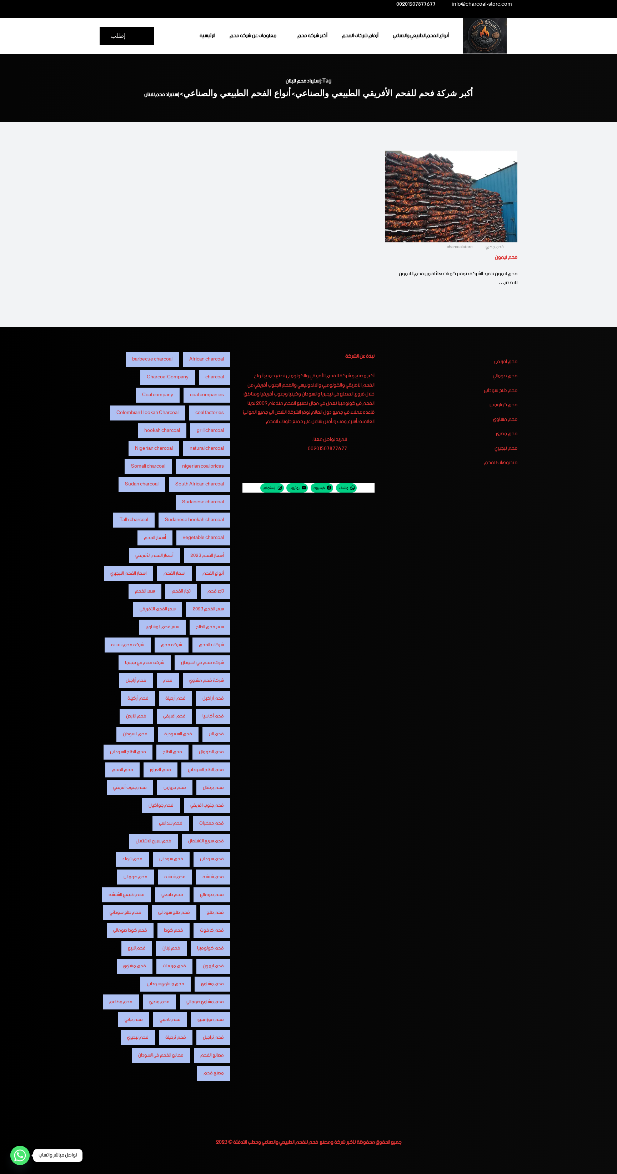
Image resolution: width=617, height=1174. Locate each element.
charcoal (214, 377)
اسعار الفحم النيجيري (128, 573)
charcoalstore (460, 247)
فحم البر (216, 734)
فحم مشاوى (134, 966)
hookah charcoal (162, 431)
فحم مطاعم (120, 1002)
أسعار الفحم (155, 538)
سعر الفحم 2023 (208, 609)
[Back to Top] (602, 1162)
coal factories (209, 413)
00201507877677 (416, 5)
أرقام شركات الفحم (360, 35)
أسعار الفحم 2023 (207, 555)
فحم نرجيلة (175, 1037)
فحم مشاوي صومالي (205, 1002)
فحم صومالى (135, 877)
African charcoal (206, 359)
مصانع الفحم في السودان (161, 1055)
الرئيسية (207, 35)
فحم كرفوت (212, 930)
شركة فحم (171, 645)
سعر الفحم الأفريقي (158, 609)
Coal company (157, 395)
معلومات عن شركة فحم (253, 35)
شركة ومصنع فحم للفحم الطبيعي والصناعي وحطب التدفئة (289, 1142)
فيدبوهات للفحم (500, 463)
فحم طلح (215, 912)
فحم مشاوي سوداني (165, 984)
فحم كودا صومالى (130, 930)
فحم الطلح (172, 752)
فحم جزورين (175, 787)
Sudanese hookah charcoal (194, 520)
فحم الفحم (122, 770)
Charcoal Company (168, 377)
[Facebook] (190, 4)
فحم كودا (173, 930)
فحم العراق (160, 770)
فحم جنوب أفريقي (130, 787)
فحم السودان (135, 734)
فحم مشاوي (505, 419)
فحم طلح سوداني (500, 390)
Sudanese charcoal (203, 502)
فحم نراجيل (213, 1037)
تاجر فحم (215, 591)
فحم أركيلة (138, 698)
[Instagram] (162, 4)
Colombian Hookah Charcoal (147, 413)
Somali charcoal (148, 466)
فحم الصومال (211, 752)
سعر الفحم (145, 591)
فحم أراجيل (136, 680)
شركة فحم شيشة (127, 645)
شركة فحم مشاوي (206, 680)
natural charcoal (207, 448)
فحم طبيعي (172, 895)
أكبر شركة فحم (312, 35)
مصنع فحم (214, 1073)
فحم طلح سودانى (174, 912)
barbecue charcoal (152, 359)
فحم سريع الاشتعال (153, 841)
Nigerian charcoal (154, 448)
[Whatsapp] (20, 1155)
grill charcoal (210, 431)
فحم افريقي (505, 362)
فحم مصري (495, 247)
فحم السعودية (178, 734)
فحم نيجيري (506, 448)
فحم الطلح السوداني (206, 770)
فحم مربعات (174, 966)
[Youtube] (148, 4)
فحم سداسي (170, 823)
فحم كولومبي (503, 405)
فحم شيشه (175, 877)
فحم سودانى (212, 859)
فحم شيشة (213, 877)
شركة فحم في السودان (202, 663)
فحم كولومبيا (210, 948)
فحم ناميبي (170, 1020)
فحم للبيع (137, 948)
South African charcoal (199, 484)
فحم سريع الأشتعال (206, 841)
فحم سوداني (171, 859)
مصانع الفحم (212, 1055)
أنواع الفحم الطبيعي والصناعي (421, 35)
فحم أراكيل (213, 698)
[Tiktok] (133, 4)
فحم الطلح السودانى (128, 752)
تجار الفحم (181, 591)
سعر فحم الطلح (210, 627)
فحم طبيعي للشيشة (127, 895)
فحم (167, 680)
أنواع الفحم (213, 573)
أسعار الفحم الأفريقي (154, 555)
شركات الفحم (211, 645)
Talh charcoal (134, 520)
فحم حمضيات (211, 823)
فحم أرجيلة (175, 698)
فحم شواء (132, 859)
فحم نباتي (134, 1020)
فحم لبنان (171, 948)
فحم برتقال (213, 787)
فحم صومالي (505, 376)
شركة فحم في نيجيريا (144, 663)
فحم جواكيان (161, 805)
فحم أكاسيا (213, 716)
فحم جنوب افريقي (207, 805)
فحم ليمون (506, 257)
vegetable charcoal (203, 538)
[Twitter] (176, 4)
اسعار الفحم (175, 573)
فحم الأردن (136, 716)
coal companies (207, 395)
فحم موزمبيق (210, 1020)
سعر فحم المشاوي (162, 627)
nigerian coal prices (203, 466)
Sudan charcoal (142, 484)
